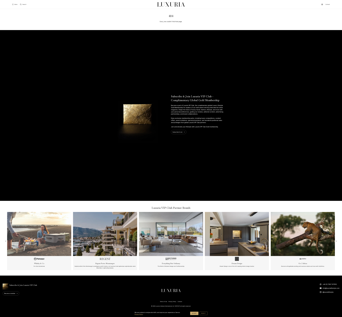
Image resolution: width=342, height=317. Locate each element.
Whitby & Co (39, 263)
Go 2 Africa (303, 263)
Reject (203, 313)
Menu (15, 4)
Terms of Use (163, 301)
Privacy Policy (172, 301)
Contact (327, 4)
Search (24, 4)
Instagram (322, 4)
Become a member (9, 293)
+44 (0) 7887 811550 (330, 284)
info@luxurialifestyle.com (331, 288)
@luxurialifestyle (328, 292)
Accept (194, 313)
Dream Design (237, 263)
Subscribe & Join (178, 132)
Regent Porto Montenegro (105, 263)
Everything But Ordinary (171, 263)
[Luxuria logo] (171, 4)
